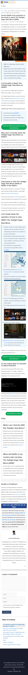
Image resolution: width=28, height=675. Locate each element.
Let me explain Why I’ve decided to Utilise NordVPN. (13, 637)
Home (2, 10)
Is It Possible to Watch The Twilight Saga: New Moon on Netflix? (14, 625)
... (25, 565)
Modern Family (14, 98)
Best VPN (14, 196)
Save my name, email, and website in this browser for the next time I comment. (13, 606)
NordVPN (16, 113)
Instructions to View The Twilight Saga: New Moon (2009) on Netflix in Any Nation (13, 633)
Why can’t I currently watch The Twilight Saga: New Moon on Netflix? (13, 629)
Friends (8, 100)
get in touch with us (17, 494)
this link (6, 350)
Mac (12, 271)
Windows (6, 271)
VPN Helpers (20, 2)
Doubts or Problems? (8, 642)
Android (18, 269)
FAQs (4, 640)
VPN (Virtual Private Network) (11, 193)
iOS (21, 269)
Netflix (5, 10)
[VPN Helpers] (8, 2)
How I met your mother (16, 340)
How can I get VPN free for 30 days (11, 644)
